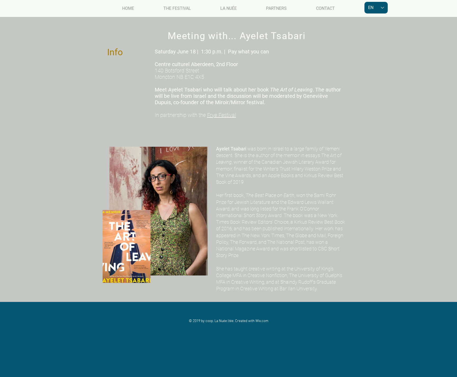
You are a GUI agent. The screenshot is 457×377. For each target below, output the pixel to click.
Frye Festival (221, 115)
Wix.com (261, 321)
